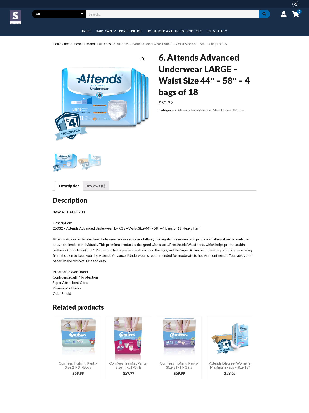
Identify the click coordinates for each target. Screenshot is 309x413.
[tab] (69, 186)
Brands (91, 44)
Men (216, 110)
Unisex (226, 110)
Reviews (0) (95, 186)
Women (239, 110)
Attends (105, 44)
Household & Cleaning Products (174, 31)
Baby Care (104, 31)
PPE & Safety (217, 31)
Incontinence (130, 31)
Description (69, 186)
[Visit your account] (284, 14)
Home (86, 31)
